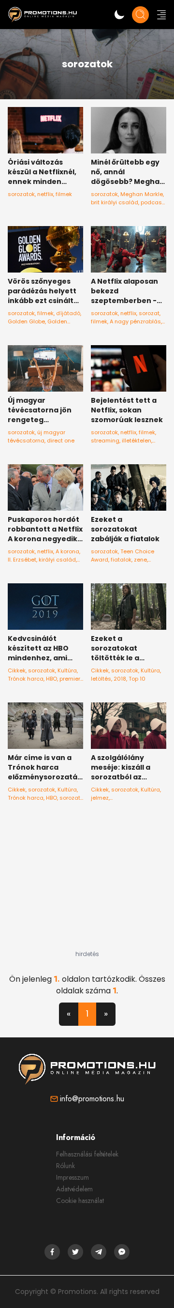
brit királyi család (114, 202)
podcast (152, 202)
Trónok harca (26, 679)
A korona (67, 551)
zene (140, 559)
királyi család (57, 559)
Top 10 (137, 679)
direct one (60, 440)
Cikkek (17, 670)
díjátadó (68, 313)
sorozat (149, 313)
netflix (45, 194)
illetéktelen (136, 440)
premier (69, 679)
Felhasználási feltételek (87, 1154)
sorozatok (21, 194)
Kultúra (67, 670)
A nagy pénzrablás (135, 321)
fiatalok (121, 559)
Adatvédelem (74, 1189)
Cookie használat (80, 1200)
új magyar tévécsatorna (36, 436)
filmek (64, 194)
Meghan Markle (141, 194)
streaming (105, 440)
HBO (51, 679)
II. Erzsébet (22, 559)
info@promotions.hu (92, 1098)
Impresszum (72, 1177)
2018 (120, 679)
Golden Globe (26, 321)
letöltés (101, 679)
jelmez (100, 798)
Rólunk (65, 1166)
